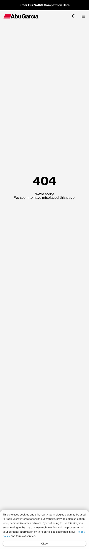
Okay (44, 543)
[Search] (74, 16)
